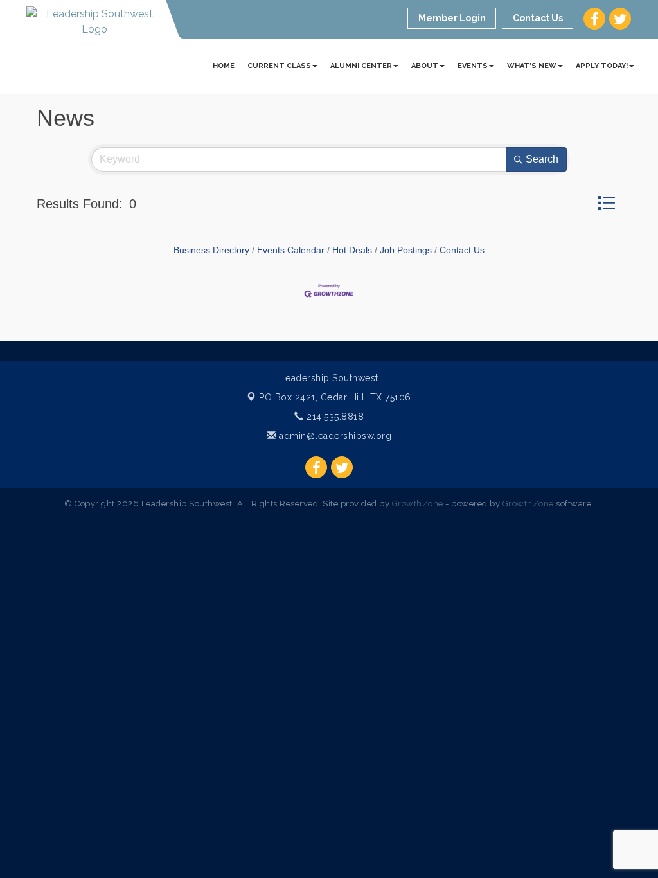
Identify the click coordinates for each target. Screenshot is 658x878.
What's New (531, 66)
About (424, 66)
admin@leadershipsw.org (333, 436)
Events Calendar (291, 250)
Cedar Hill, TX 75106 (335, 397)
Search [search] (542, 159)
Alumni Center (361, 66)
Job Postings (406, 250)
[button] (606, 202)
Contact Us (462, 250)
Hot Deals (352, 250)
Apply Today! (602, 66)
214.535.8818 (334, 416)
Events (473, 66)
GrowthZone (417, 503)
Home (224, 66)
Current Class (279, 66)
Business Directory (211, 250)
